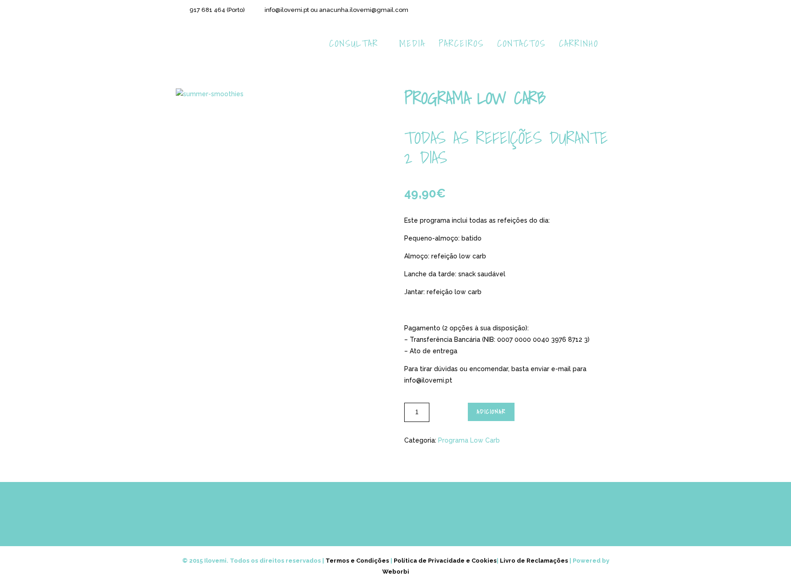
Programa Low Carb (469, 440)
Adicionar (491, 411)
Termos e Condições (357, 560)
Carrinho (578, 43)
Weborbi (395, 571)
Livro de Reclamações (534, 560)
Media (412, 43)
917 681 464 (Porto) (217, 9)
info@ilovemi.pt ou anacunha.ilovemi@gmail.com (336, 9)
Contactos (521, 43)
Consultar (353, 43)
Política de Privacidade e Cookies (445, 560)
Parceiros (461, 43)
